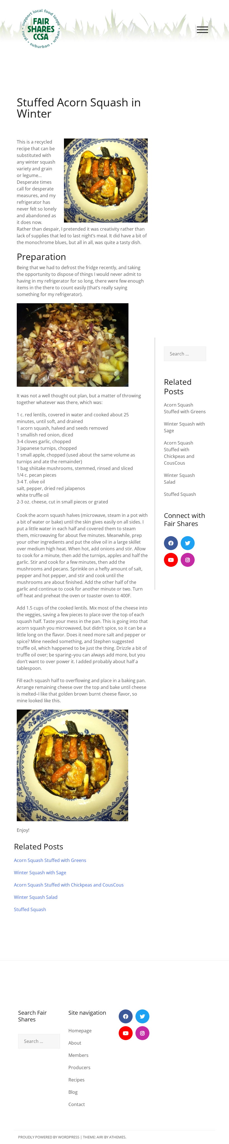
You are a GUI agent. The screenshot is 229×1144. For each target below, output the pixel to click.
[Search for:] (185, 354)
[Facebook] (171, 543)
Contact (76, 1104)
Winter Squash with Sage (40, 873)
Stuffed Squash (180, 494)
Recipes (76, 1080)
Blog (73, 1092)
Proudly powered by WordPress (48, 1137)
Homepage (80, 1031)
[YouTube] (171, 560)
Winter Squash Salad (36, 897)
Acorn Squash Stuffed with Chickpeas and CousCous (69, 885)
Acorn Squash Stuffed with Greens (50, 860)
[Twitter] (188, 543)
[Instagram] (188, 560)
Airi (100, 1137)
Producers (79, 1067)
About (74, 1043)
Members (78, 1055)
